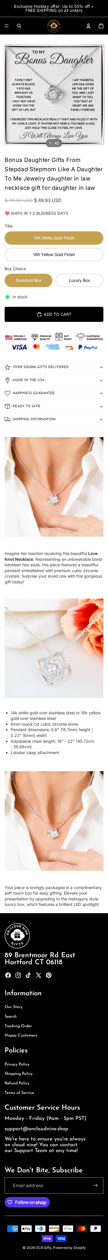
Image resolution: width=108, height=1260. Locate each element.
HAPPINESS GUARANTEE (34, 393)
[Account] (88, 25)
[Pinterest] (48, 975)
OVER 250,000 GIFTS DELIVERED (41, 367)
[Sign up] (95, 1185)
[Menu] (6, 26)
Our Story (13, 1007)
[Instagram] (18, 975)
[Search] (19, 25)
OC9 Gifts (43, 1247)
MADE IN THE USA (28, 380)
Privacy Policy (17, 1064)
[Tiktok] (28, 975)
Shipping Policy (19, 1074)
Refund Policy (17, 1083)
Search (11, 1016)
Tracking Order (18, 1026)
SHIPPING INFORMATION (34, 419)
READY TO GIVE (26, 406)
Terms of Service (19, 1093)
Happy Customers (21, 1035)
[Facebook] (8, 975)
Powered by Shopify (69, 1247)
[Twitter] (38, 975)
